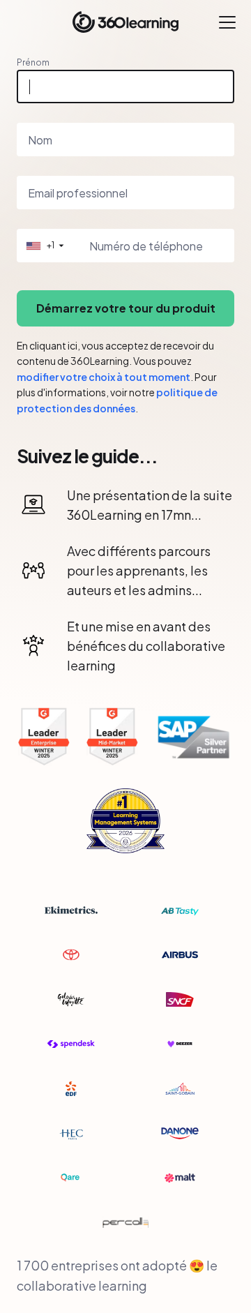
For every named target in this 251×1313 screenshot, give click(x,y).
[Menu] (227, 22)
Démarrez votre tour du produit (125, 308)
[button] (43, 245)
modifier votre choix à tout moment (103, 376)
